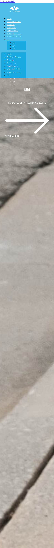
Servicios (11, 24)
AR (13, 46)
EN (13, 43)
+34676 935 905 (14, 36)
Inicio (9, 18)
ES (8, 39)
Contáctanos (12, 30)
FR (13, 49)
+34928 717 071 (14, 33)
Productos (11, 27)
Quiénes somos (14, 21)
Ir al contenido (7, 1)
